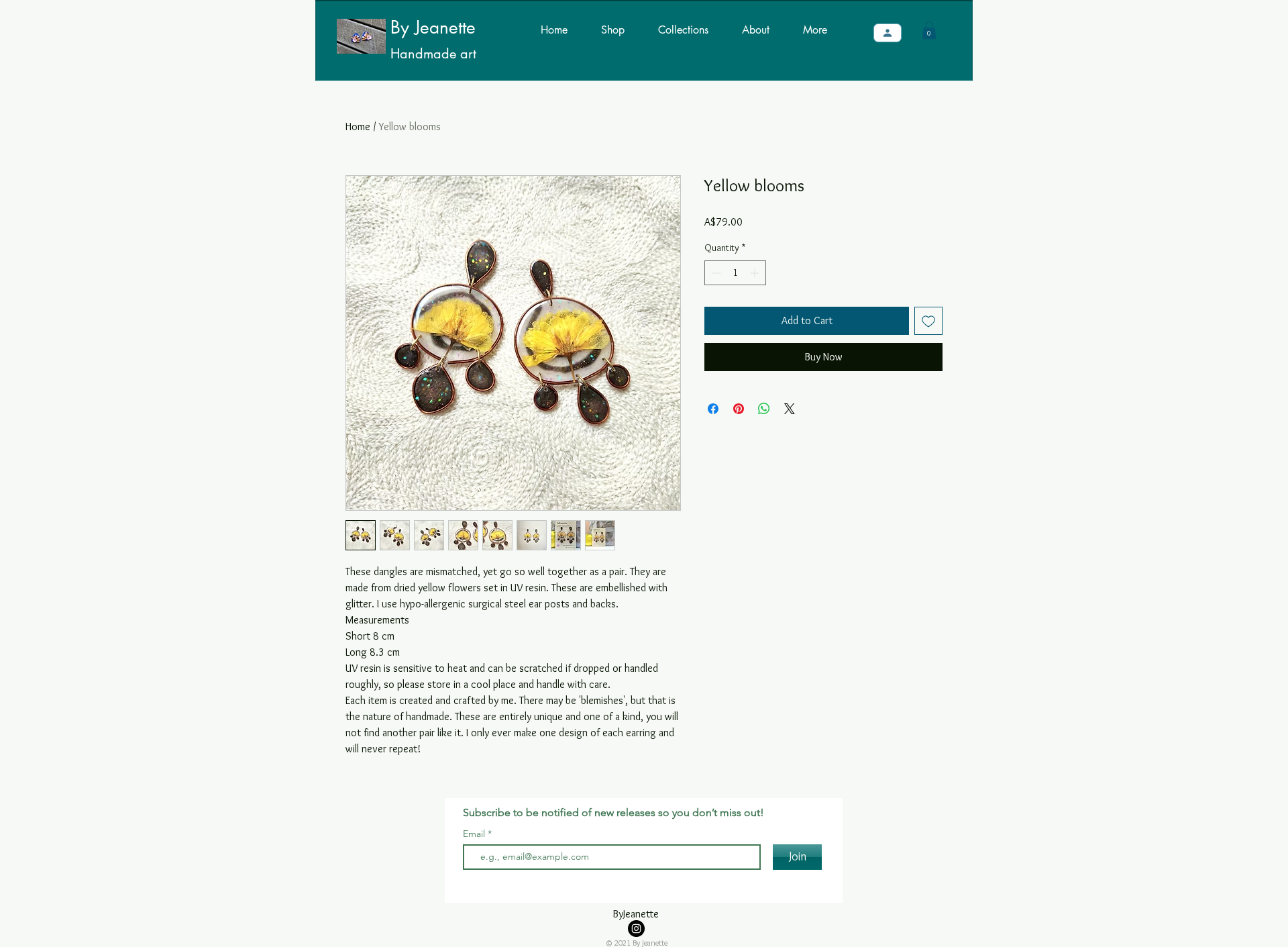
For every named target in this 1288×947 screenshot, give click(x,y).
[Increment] (755, 273)
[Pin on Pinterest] (739, 409)
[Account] (887, 32)
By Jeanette (433, 27)
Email (475, 833)
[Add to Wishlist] (928, 321)
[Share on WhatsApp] (764, 409)
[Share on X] (790, 409)
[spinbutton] (735, 273)
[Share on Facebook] (713, 409)
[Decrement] (714, 273)
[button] (929, 30)
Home (357, 126)
